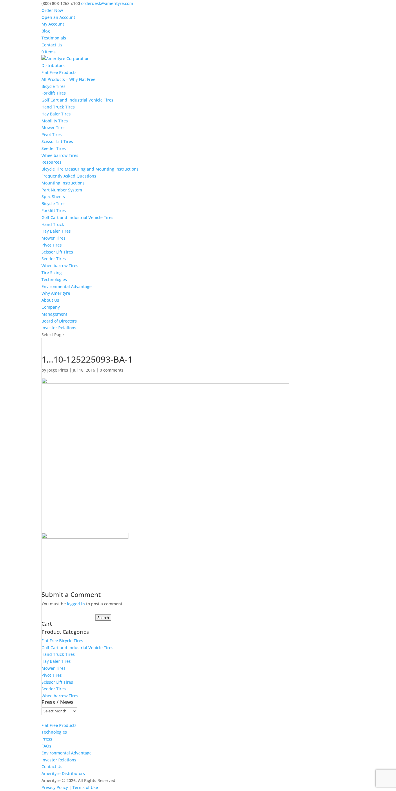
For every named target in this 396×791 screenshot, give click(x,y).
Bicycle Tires (53, 86)
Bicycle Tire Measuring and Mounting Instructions (90, 169)
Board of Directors (59, 321)
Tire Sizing (51, 272)
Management (54, 314)
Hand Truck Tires (58, 107)
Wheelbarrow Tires (59, 155)
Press (46, 739)
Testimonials (53, 38)
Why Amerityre (55, 293)
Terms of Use (85, 787)
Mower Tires (53, 127)
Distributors (53, 65)
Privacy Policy (54, 787)
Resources (51, 162)
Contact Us (51, 45)
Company (50, 307)
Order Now (52, 10)
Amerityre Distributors (63, 773)
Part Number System (61, 190)
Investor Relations (58, 327)
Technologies (54, 279)
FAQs (46, 746)
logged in (76, 604)
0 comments (111, 370)
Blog (45, 31)
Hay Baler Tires (56, 114)
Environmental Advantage (66, 286)
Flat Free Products (59, 72)
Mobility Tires (54, 121)
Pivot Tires (51, 134)
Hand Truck (52, 224)
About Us (50, 300)
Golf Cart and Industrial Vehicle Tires (77, 100)
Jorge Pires (57, 370)
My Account (52, 24)
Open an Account (58, 17)
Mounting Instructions (63, 183)
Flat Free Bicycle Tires (62, 640)
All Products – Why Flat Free (68, 79)
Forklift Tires (53, 93)
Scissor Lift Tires (57, 141)
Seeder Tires (53, 148)
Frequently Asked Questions (68, 176)
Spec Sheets (53, 196)
